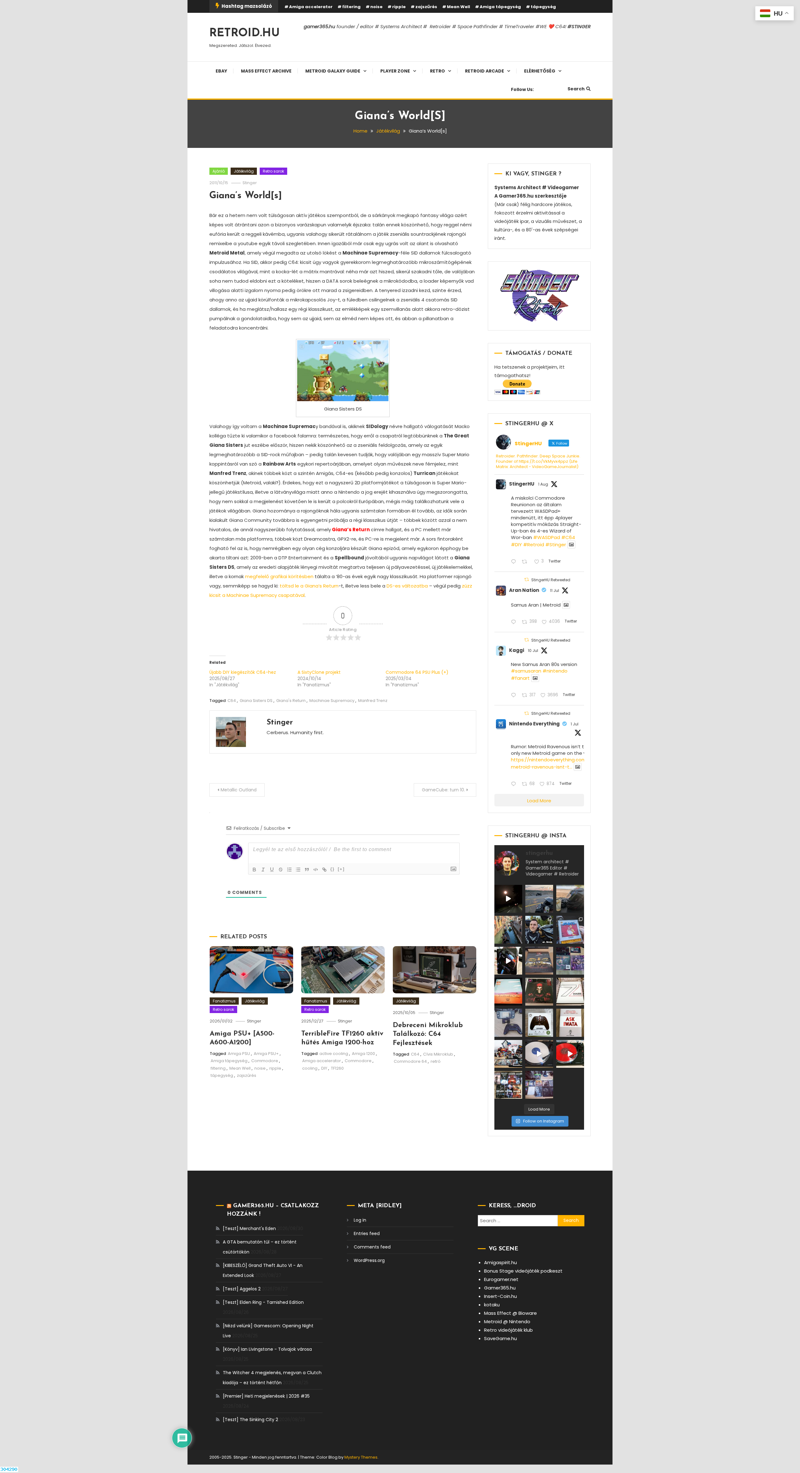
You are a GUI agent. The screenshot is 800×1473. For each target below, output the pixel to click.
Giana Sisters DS (256, 701)
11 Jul (554, 590)
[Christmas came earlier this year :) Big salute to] (539, 1023)
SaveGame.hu (500, 1338)
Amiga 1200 (363, 1054)
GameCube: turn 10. (443, 790)
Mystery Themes (361, 1457)
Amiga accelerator (310, 7)
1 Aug (543, 484)
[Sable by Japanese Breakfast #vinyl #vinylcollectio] (508, 992)
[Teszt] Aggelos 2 (242, 1289)
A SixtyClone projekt (319, 672)
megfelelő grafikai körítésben (279, 576)
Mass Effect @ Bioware (510, 1313)
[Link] (324, 869)
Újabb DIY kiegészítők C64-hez (242, 672)
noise (376, 7)
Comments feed (372, 1247)
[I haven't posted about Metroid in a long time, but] (570, 930)
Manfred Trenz (373, 701)
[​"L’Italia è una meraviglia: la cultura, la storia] (508, 930)
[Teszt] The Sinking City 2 (250, 1419)
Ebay (221, 71)
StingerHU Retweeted (550, 580)
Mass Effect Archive (266, 71)
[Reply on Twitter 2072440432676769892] (515, 784)
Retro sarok (273, 171)
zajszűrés (426, 7)
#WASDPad (546, 537)
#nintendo (555, 671)
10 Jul (533, 650)
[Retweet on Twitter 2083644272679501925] (526, 562)
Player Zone (395, 71)
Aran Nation (524, 590)
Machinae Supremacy (331, 701)
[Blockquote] (306, 869)
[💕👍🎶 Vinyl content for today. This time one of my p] (539, 1054)
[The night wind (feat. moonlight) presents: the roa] (508, 899)
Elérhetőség (539, 71)
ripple (399, 7)
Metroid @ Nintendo (507, 1321)
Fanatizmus (224, 1001)
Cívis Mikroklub (438, 1054)
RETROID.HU (244, 33)
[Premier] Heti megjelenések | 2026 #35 (266, 1396)
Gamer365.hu (500, 1287)
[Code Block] (315, 869)
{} (332, 869)
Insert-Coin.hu (500, 1296)
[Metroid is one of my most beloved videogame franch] (508, 1054)
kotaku (492, 1304)
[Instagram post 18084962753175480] (539, 930)
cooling (310, 1068)
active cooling (333, 1054)
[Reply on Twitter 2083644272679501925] (515, 562)
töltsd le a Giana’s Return (309, 586)
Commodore (264, 1061)
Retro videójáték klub (508, 1330)
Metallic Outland (239, 790)
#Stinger (555, 544)
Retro (437, 71)
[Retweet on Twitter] (526, 579)
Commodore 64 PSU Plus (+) (417, 672)
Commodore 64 (410, 1061)
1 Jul (574, 724)
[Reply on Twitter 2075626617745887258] (515, 695)
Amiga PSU (239, 1054)
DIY (324, 1068)
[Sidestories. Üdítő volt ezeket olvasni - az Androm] (508, 1085)
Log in (360, 1220)
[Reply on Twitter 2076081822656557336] (515, 622)
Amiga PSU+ (266, 1054)
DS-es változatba (407, 586)
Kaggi (516, 650)
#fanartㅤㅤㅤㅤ (520, 678)
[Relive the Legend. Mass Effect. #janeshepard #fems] (508, 961)
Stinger (249, 183)
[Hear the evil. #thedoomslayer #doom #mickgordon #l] (570, 1054)
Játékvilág (244, 171)
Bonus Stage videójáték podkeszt (523, 1271)
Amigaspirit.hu (500, 1262)
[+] (341, 869)
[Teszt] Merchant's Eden (249, 1228)
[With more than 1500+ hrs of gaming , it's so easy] (539, 1085)
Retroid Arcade (484, 71)
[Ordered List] (289, 869)
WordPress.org (369, 1260)
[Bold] (254, 869)
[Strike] (280, 869)
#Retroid (533, 544)
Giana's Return (291, 701)
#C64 (568, 537)
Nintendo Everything (534, 723)
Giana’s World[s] (245, 196)
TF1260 (337, 1068)
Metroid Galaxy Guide (332, 71)
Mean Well (458, 7)
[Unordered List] (298, 869)
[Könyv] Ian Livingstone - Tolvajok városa (267, 1349)
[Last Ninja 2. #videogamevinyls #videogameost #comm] (539, 961)
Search (576, 89)
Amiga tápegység (500, 7)
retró (436, 1061)
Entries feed (367, 1233)
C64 (232, 701)
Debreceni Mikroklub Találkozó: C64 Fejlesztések (428, 1034)
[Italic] (263, 869)
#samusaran (526, 671)
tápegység (543, 7)
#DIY (516, 544)
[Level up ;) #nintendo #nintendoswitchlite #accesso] (508, 1023)
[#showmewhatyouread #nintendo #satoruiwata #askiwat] (570, 1023)
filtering (351, 7)
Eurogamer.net (501, 1279)
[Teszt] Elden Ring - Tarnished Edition (263, 1302)
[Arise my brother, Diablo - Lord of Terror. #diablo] (539, 992)
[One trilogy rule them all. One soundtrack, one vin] (570, 992)
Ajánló (218, 171)
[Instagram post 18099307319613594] (570, 899)
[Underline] (272, 869)
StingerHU (521, 484)
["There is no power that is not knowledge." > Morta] (570, 961)
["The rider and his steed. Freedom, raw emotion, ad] (539, 899)
